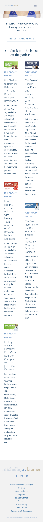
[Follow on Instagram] (21, 476)
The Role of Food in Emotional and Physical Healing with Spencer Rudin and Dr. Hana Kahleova (32, 97)
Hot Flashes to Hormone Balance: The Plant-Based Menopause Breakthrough (11, 90)
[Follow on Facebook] (16, 476)
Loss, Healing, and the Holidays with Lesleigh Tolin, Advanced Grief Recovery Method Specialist (9, 219)
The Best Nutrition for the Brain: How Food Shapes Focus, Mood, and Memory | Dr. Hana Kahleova (32, 236)
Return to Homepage (21, 38)
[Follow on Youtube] (26, 476)
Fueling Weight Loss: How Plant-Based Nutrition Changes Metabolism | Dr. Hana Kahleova (10, 355)
